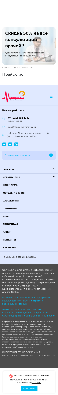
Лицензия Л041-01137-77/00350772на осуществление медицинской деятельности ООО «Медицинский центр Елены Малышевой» (28, 312)
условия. (36, 382)
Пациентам (10, 224)
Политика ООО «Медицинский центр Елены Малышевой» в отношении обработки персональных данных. (26, 300)
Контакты (9, 239)
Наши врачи (10, 185)
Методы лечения (14, 193)
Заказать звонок (15, 121)
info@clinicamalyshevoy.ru (22, 127)
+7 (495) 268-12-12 (18, 118)
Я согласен (29, 388)
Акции (7, 232)
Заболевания (11, 200)
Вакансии (9, 247)
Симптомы (10, 208)
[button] (29, 169)
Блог (6, 216)
